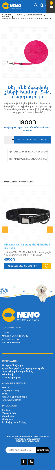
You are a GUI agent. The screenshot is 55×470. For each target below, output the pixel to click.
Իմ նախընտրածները (14, 422)
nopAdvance (33, 441)
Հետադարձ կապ (11, 377)
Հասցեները (8, 416)
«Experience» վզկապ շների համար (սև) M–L (27, 246)
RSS (31, 462)
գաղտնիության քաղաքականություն (23, 368)
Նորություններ (10, 391)
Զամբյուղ (7, 419)
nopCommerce (33, 439)
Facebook (24, 462)
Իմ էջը (6, 410)
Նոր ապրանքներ (11, 400)
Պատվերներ (9, 413)
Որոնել (6, 388)
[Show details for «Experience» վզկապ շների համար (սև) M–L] (27, 215)
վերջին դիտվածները (14, 397)
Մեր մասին (8, 374)
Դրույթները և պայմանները (17, 371)
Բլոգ (5, 394)
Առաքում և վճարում (13, 365)
